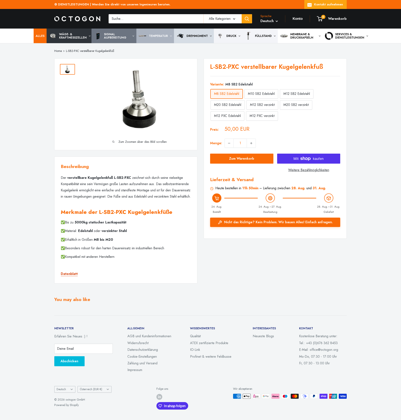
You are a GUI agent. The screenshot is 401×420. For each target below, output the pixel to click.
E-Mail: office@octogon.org (318, 349)
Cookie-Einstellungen (142, 356)
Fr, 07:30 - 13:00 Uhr (314, 363)
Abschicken (69, 361)
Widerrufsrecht (137, 343)
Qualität (195, 336)
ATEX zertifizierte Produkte (209, 343)
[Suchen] (247, 18)
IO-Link (195, 349)
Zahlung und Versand (142, 363)
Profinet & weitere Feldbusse (210, 356)
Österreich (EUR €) (91, 389)
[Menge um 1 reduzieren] (229, 143)
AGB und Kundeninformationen (149, 336)
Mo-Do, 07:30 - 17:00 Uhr (318, 356)
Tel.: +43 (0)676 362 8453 (318, 343)
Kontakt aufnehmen (328, 4)
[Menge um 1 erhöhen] (251, 143)
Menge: (216, 143)
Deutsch (61, 389)
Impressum (134, 369)
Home (58, 51)
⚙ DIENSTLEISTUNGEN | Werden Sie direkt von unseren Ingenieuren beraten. (112, 4)
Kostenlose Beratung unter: (318, 336)
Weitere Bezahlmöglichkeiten (308, 170)
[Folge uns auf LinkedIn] (159, 397)
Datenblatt (69, 273)
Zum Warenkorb (241, 158)
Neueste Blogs (263, 336)
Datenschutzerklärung (142, 349)
